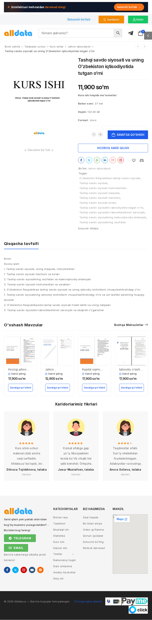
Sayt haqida (90, 517)
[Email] (113, 160)
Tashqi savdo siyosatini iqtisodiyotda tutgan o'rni (111, 207)
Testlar (57, 553)
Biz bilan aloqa (92, 523)
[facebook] (7, 570)
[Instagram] (121, 160)
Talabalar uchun (35, 46)
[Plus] (100, 134)
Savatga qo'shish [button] (20, 387)
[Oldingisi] (138, 46)
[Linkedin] (105, 160)
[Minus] (93, 134)
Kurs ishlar (57, 46)
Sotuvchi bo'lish (129, 7)
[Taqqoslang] (141, 160)
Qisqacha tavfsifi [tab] (21, 243)
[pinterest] (40, 570)
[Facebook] (81, 160)
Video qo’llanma (93, 529)
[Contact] (130, 33)
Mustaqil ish (61, 529)
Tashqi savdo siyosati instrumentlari (102, 188)
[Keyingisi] (144, 46)
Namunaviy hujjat (64, 560)
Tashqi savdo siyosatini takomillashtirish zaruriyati (112, 212)
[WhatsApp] (97, 160)
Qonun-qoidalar (93, 535)
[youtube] (32, 570)
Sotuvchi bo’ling (93, 541)
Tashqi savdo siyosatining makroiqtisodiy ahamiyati (112, 217)
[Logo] (18, 33)
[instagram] (24, 570)
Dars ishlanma (62, 566)
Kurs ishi (58, 541)
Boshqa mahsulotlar (128, 325)
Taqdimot (59, 523)
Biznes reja (60, 517)
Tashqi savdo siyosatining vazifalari (102, 222)
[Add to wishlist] (133, 160)
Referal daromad (94, 548)
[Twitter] (89, 160)
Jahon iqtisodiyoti (79, 46)
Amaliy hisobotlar (64, 572)
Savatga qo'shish (130, 134)
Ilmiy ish (58, 578)
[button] (148, 36)
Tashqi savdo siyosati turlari (97, 202)
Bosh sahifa (12, 46)
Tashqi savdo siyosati (93, 183)
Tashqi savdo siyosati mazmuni (99, 197)
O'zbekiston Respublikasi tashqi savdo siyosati (109, 178)
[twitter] (15, 570)
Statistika (59, 535)
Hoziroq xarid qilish (113, 148)
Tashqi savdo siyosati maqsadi (99, 193)
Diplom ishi (60, 548)
